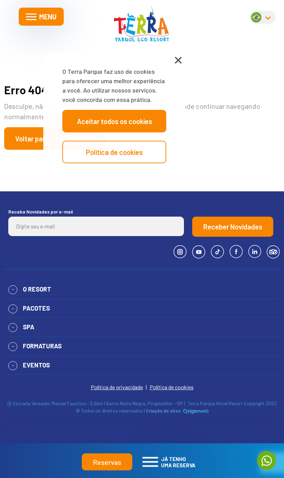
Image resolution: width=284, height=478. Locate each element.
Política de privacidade (117, 387)
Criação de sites (163, 411)
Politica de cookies (114, 152)
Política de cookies (172, 387)
